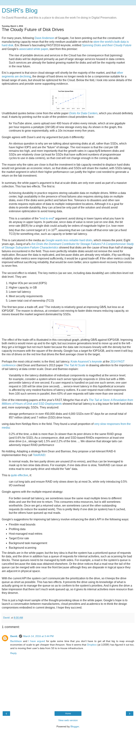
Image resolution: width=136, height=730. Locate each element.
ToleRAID (39, 455)
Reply (13, 653)
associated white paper (33, 48)
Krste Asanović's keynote (86, 361)
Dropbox (92, 644)
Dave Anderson (44, 37)
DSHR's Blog (20, 10)
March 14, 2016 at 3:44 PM (38, 636)
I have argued (36, 641)
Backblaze (16, 641)
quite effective (19, 475)
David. (14, 636)
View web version (68, 720)
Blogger (74, 726)
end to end (46, 218)
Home (68, 713)
